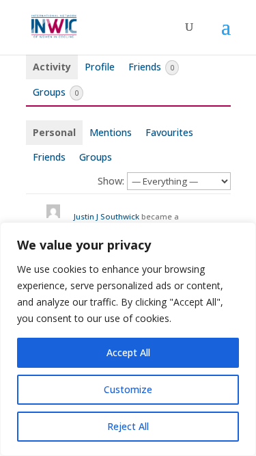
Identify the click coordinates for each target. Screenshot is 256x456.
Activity (52, 66)
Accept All (128, 352)
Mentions (110, 132)
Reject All (128, 426)
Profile (100, 66)
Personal (54, 132)
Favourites (169, 132)
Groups (56, 91)
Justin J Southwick (106, 216)
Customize (128, 389)
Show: (111, 180)
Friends (151, 66)
